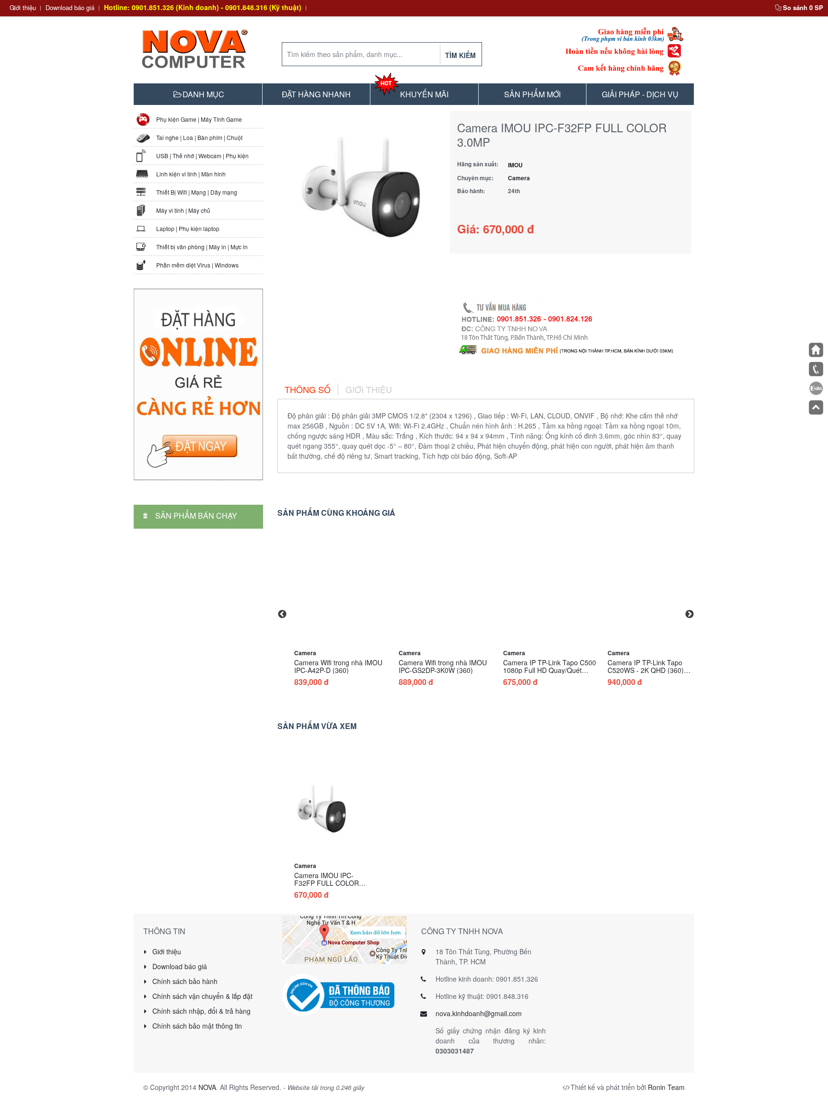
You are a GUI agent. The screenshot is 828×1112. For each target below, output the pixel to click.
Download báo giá (70, 7)
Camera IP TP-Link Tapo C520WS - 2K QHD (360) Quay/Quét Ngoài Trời (646, 670)
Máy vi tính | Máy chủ (183, 210)
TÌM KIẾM (460, 55)
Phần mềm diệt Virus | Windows (197, 265)
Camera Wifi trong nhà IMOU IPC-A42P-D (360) (338, 666)
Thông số (308, 389)
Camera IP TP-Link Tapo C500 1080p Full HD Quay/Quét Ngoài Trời (549, 670)
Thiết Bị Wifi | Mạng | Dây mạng (196, 192)
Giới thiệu (23, 7)
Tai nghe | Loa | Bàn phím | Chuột (199, 137)
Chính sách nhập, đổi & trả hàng (200, 1011)
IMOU (515, 165)
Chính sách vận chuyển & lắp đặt (201, 996)
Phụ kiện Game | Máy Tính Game (199, 119)
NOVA (207, 1087)
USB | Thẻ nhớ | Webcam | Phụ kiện (202, 155)
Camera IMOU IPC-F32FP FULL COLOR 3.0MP (326, 882)
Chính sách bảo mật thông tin (196, 1026)
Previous (282, 614)
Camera (519, 178)
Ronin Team (666, 1087)
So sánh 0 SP (803, 7)
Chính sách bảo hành (184, 981)
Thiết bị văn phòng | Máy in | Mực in (202, 247)
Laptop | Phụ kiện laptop (187, 228)
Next (689, 614)
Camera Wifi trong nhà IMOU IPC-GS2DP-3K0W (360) (443, 666)
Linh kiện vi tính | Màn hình (191, 174)
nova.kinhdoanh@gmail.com (479, 1013)
